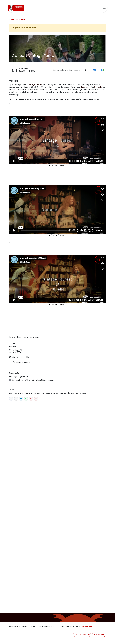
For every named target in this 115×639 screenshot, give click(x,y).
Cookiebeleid (87, 626)
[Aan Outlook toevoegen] (94, 70)
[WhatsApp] (26, 399)
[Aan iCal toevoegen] (85, 70)
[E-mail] (36, 399)
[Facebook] (11, 399)
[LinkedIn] (21, 399)
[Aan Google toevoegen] (102, 70)
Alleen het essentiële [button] (82, 635)
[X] (16, 399)
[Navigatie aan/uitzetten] (104, 8)
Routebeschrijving (22, 362)
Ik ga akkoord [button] (99, 635)
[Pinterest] (31, 399)
